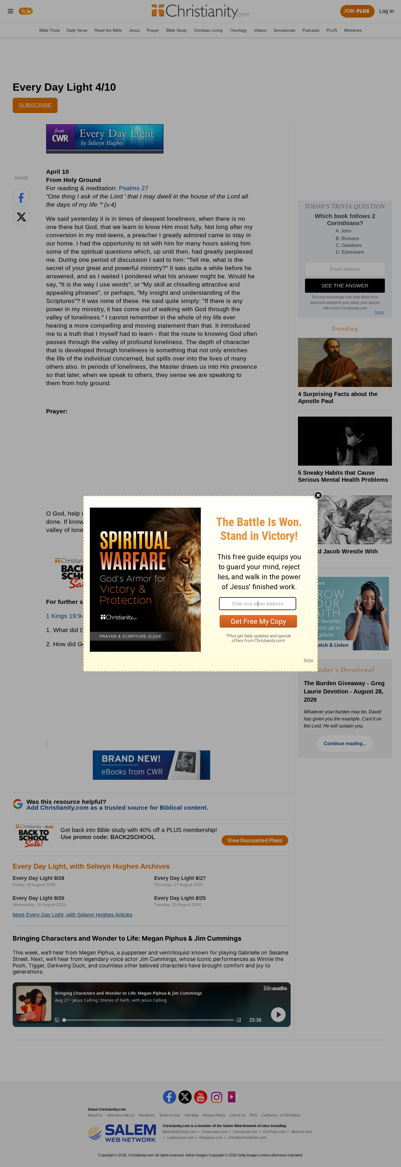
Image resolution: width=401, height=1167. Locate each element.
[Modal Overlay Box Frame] (200, 584)
